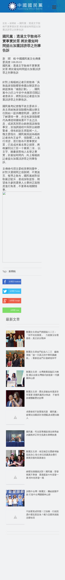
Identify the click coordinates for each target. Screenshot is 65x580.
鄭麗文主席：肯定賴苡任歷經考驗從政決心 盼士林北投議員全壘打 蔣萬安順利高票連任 (42, 454)
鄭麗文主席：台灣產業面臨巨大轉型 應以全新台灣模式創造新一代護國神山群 (42, 375)
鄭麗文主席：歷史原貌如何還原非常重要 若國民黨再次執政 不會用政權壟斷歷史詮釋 (42, 394)
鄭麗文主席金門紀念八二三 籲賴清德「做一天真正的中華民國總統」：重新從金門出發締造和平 (42, 355)
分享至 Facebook (15, 281)
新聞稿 (13, 23)
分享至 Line (14, 310)
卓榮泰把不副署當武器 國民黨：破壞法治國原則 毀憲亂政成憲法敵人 (42, 414)
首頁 (4, 23)
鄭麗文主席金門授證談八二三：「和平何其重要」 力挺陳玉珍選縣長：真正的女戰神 (42, 335)
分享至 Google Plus (15, 301)
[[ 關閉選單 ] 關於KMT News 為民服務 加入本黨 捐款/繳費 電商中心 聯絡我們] (45, 3)
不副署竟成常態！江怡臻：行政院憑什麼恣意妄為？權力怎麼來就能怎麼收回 (42, 514)
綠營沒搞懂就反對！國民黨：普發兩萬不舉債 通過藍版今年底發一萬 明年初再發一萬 (42, 474)
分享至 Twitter (15, 291)
